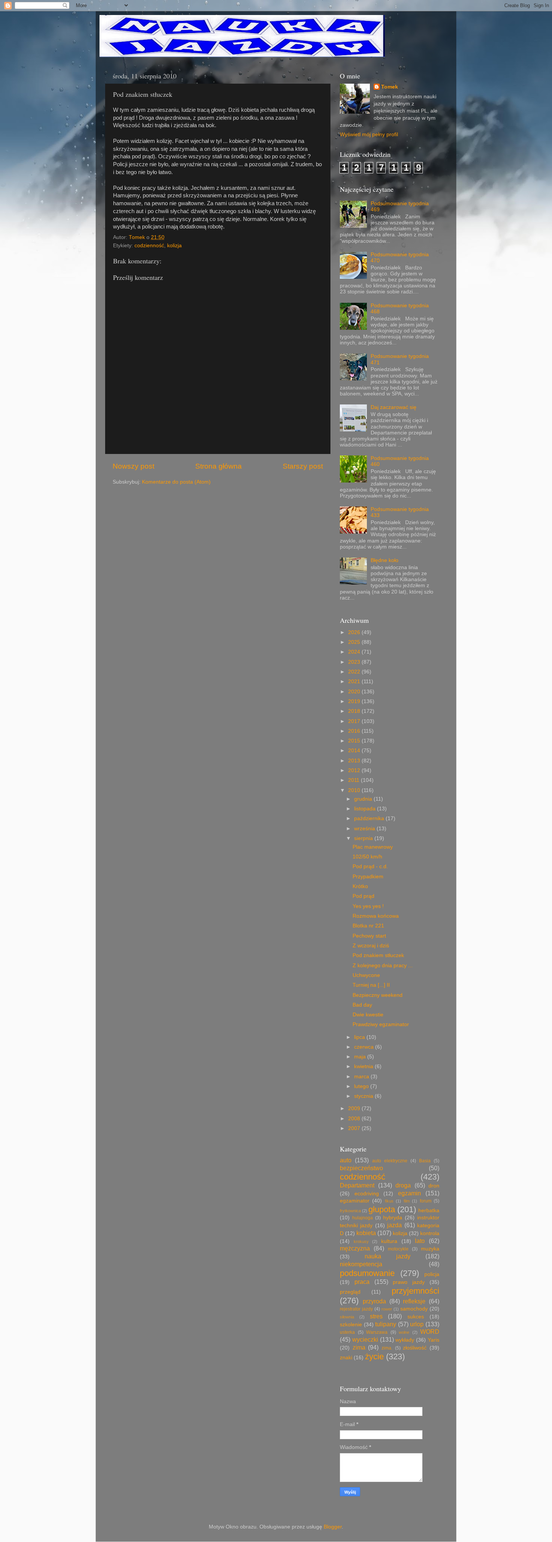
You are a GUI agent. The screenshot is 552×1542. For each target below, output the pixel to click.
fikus (389, 1201)
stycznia (364, 1096)
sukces (415, 1317)
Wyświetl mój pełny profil (369, 134)
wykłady (404, 1340)
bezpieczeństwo (361, 1168)
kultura (389, 1241)
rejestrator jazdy (356, 1309)
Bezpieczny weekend (378, 995)
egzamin (409, 1193)
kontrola (429, 1233)
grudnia (364, 799)
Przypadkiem (368, 876)
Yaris (433, 1340)
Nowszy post (133, 466)
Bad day (362, 1005)
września (365, 828)
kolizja (174, 245)
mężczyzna (355, 1248)
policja (431, 1274)
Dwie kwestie (368, 1014)
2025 (355, 642)
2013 (355, 760)
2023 (355, 662)
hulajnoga (362, 1217)
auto (345, 1160)
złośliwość (415, 1348)
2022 (355, 672)
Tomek (389, 87)
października (370, 818)
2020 (355, 691)
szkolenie (351, 1324)
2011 (354, 780)
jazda (394, 1225)
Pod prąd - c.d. (370, 866)
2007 (355, 1128)
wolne (404, 1332)
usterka (347, 1332)
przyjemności (415, 1291)
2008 (355, 1118)
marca (362, 1076)
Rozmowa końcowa (376, 916)
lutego (362, 1086)
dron (433, 1186)
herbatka (428, 1210)
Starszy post (303, 466)
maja (360, 1057)
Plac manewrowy (373, 847)
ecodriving (366, 1193)
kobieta (366, 1232)
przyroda (374, 1301)
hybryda (392, 1217)
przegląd (350, 1292)
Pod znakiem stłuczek (378, 955)
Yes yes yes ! (368, 906)
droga (403, 1185)
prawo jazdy (409, 1282)
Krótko (360, 886)
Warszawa (377, 1332)
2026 (355, 632)
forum (425, 1201)
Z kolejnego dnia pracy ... (383, 965)
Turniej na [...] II (371, 985)
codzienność (149, 245)
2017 (355, 721)
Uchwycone (366, 975)
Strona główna (218, 466)
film (407, 1201)
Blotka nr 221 (368, 926)
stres (376, 1316)
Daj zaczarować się (393, 407)
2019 (355, 701)
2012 (355, 770)
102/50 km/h (367, 857)
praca (362, 1281)
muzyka (430, 1249)
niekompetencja (361, 1264)
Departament (357, 1185)
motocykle (398, 1249)
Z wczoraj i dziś (371, 945)
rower (387, 1309)
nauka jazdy (387, 1256)
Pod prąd (363, 896)
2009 (355, 1108)
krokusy (361, 1241)
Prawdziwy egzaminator (381, 1024)
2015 (355, 741)
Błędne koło (384, 560)
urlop (417, 1324)
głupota (381, 1209)
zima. (387, 1348)
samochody (414, 1309)
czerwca (364, 1047)
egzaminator (355, 1201)
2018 (355, 711)
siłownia (347, 1317)
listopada (365, 809)
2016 (355, 731)
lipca (360, 1037)
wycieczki (365, 1339)
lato (420, 1240)
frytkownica (350, 1210)
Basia (425, 1160)
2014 (355, 750)
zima (359, 1347)
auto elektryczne (389, 1160)
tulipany (385, 1324)
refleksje (414, 1301)
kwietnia (364, 1066)
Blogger (333, 1527)
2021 (355, 681)
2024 (355, 652)
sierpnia (364, 838)
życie (374, 1356)
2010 (355, 790)
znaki (346, 1357)
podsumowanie (367, 1273)
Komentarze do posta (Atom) (176, 482)
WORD (429, 1331)
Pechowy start (369, 936)
